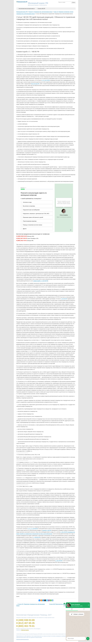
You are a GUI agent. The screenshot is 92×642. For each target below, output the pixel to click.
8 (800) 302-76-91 (21, 240)
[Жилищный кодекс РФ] (21, 1)
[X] (45, 600)
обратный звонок (25, 630)
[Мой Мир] (43, 600)
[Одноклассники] (41, 600)
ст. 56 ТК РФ (64, 298)
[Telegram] (52, 600)
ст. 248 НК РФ (36, 537)
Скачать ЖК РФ (41, 8)
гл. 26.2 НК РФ (58, 560)
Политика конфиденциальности (22, 639)
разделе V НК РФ (46, 530)
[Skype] (47, 600)
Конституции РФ (35, 83)
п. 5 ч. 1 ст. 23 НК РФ (33, 528)
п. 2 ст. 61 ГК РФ (46, 80)
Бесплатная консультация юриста (27, 8)
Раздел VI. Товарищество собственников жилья (40, 11)
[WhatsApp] (51, 600)
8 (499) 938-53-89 (21, 236)
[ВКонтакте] (39, 600)
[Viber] (49, 600)
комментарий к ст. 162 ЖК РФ (40, 280)
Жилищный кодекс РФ (38, 3)
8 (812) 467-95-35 (21, 238)
